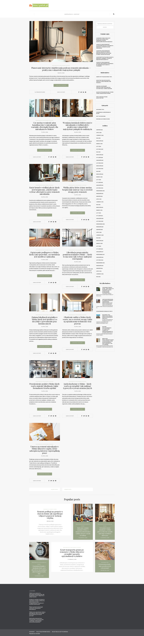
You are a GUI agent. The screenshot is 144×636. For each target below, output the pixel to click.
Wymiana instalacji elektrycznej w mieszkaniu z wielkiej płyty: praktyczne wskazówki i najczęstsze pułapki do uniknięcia (77, 125)
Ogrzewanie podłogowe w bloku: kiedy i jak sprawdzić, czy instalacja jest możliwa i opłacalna (44, 254)
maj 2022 (98, 171)
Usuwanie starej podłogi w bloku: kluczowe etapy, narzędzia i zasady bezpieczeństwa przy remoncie (104, 40)
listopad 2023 (99, 163)
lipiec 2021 (98, 199)
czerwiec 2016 (99, 273)
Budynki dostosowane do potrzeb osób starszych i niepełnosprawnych (107, 329)
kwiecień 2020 (99, 240)
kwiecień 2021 (99, 207)
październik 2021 (100, 190)
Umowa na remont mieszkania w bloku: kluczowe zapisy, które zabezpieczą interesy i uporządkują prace (44, 449)
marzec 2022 (99, 176)
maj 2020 (98, 237)
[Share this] (78, 92)
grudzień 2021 (99, 185)
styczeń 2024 (99, 157)
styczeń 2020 (99, 249)
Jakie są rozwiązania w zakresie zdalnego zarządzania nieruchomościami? (107, 301)
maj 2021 (98, 204)
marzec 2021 (99, 210)
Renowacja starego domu (103, 119)
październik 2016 (100, 262)
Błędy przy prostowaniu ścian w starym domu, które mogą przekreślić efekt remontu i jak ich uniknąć (108, 341)
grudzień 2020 (99, 218)
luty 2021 (98, 212)
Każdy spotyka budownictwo (104, 76)
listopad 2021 (99, 188)
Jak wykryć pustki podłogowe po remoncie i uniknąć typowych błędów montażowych (104, 58)
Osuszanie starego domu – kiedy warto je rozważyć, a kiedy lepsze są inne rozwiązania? (108, 290)
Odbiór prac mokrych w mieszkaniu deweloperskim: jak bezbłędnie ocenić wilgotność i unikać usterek (36, 594)
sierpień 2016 (99, 268)
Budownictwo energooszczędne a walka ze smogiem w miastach (107, 316)
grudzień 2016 (99, 257)
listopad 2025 (99, 149)
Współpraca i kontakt (72, 14)
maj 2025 (98, 152)
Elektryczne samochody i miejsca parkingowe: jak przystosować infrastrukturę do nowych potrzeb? (37, 613)
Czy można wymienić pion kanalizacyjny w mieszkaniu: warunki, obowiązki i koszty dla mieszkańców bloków (44, 125)
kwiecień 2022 (99, 174)
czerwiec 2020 (99, 235)
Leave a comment (61, 92)
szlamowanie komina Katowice (104, 311)
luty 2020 (98, 246)
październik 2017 (100, 254)
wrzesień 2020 (99, 226)
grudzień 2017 (99, 251)
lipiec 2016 (98, 271)
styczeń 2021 (99, 215)
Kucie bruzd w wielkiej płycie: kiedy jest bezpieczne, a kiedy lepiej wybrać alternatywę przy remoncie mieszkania (44, 190)
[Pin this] (85, 92)
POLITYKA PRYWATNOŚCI (43, 631)
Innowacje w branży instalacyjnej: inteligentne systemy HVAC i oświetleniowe (104, 87)
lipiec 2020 (98, 232)
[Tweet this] (81, 92)
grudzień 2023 (99, 160)
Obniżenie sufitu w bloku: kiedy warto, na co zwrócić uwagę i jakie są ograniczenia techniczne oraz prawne (77, 320)
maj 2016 (98, 276)
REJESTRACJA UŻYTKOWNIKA (60, 631)
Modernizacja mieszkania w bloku (61, 65)
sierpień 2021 (99, 196)
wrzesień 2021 (99, 193)
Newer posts (67, 489)
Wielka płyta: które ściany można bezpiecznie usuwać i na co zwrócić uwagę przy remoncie (77, 189)
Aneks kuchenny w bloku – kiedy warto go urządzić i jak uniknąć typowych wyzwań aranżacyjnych (77, 386)
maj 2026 (98, 138)
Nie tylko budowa (100, 116)
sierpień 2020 (99, 229)
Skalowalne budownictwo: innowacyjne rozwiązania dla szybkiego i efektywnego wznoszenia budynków (36, 620)
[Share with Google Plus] (83, 92)
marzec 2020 (99, 243)
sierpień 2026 (99, 129)
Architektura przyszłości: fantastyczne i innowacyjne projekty (103, 81)
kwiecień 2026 (99, 140)
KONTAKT (32, 631)
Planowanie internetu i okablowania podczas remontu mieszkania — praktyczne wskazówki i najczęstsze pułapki (61, 69)
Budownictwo (100, 109)
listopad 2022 (99, 168)
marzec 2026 (99, 143)
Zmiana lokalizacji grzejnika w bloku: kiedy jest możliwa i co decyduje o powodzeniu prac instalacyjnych (45, 320)
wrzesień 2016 (99, 265)
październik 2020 (100, 224)
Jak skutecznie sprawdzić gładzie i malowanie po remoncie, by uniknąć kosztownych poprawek (104, 64)
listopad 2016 (99, 260)
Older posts (54, 489)
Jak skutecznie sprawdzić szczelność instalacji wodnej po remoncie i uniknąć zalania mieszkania (104, 46)
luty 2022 (98, 179)
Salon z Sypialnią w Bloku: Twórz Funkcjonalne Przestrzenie (104, 93)
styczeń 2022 (99, 182)
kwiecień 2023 (99, 165)
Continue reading (61, 85)
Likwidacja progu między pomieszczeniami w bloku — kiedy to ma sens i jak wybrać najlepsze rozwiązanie (77, 255)
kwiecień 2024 (99, 154)
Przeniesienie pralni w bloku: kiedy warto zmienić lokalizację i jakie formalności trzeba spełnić (44, 386)
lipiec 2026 (98, 132)
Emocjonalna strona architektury (101, 97)
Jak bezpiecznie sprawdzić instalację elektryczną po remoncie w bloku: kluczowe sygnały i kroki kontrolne (103, 52)
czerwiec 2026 (99, 135)
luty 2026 (98, 146)
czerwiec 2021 (99, 201)
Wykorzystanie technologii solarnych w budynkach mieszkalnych (36, 608)
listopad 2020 (99, 221)
